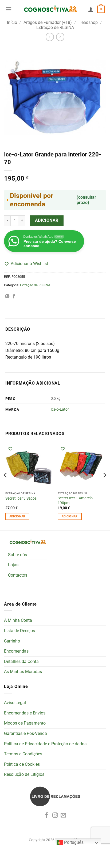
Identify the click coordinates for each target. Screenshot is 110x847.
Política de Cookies (22, 764)
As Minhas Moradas (23, 671)
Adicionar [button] (17, 516)
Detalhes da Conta (21, 661)
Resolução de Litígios (24, 774)
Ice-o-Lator (60, 409)
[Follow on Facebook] (46, 815)
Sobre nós (17, 554)
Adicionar (46, 220)
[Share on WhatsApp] (7, 296)
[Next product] (50, 37)
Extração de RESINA (55, 27)
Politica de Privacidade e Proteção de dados (45, 743)
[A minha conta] (90, 9)
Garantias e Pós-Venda (25, 733)
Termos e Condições (23, 753)
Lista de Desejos (19, 630)
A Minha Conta (18, 620)
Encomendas (16, 651)
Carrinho (12, 641)
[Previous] (5, 486)
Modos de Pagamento (25, 723)
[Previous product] (60, 37)
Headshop (88, 22)
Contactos (17, 575)
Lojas (13, 564)
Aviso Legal (15, 702)
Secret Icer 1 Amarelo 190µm (75, 500)
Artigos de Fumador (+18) (47, 22)
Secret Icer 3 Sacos (21, 498)
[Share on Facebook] (14, 296)
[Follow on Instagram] (55, 815)
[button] (8, 9)
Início (12, 22)
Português (73, 842)
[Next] (104, 486)
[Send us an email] (63, 815)
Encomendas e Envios (24, 713)
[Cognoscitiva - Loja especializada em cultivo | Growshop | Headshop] (50, 9)
